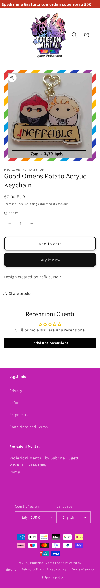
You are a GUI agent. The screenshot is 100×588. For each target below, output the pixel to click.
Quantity (11, 212)
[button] (11, 35)
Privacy (15, 390)
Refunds (16, 402)
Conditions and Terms (28, 426)
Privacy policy (57, 569)
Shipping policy (53, 577)
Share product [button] (21, 293)
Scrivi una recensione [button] (50, 343)
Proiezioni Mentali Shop (47, 563)
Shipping (31, 204)
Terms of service (83, 569)
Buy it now (50, 260)
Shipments (18, 414)
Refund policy (31, 569)
